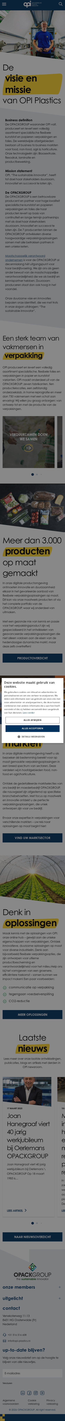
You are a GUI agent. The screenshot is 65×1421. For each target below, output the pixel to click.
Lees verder (29, 712)
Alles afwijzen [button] (33, 720)
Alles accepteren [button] (32, 728)
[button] (32, 737)
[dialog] (32, 710)
